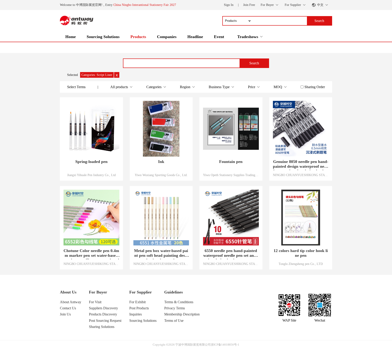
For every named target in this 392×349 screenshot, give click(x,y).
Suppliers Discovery (103, 308)
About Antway (70, 302)
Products (138, 36)
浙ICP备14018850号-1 (225, 344)
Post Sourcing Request (105, 320)
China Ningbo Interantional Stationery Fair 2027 (144, 5)
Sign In (228, 5)
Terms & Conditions (178, 302)
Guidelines (173, 292)
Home (70, 36)
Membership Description (182, 314)
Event (219, 36)
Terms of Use (174, 320)
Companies (166, 36)
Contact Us (68, 308)
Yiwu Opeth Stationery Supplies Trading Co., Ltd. (231, 175)
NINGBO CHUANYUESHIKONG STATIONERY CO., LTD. (301, 175)
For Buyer (98, 292)
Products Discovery (103, 314)
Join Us (65, 314)
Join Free (249, 5)
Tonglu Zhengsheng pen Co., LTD (301, 264)
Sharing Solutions (101, 327)
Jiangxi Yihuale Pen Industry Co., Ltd (91, 175)
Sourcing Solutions (103, 36)
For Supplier (140, 292)
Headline (195, 36)
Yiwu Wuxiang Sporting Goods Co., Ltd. (161, 175)
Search (254, 63)
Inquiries (135, 314)
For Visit (95, 302)
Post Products (139, 308)
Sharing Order (314, 87)
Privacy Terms (174, 308)
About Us (68, 292)
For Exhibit (137, 302)
